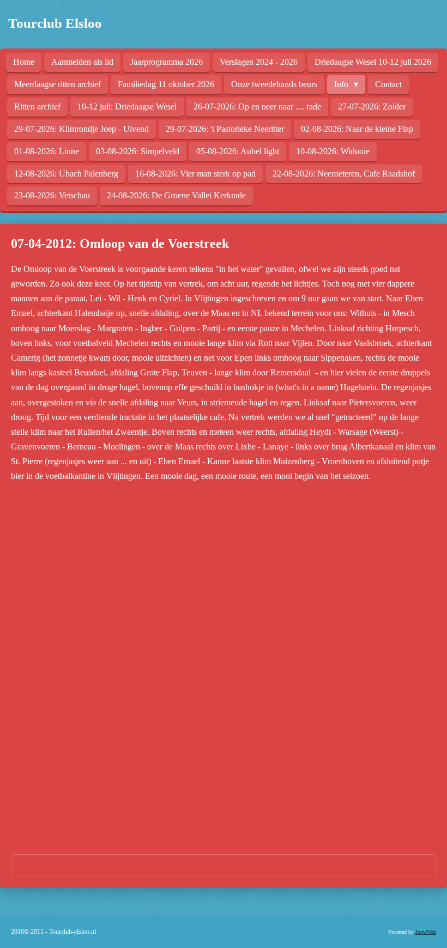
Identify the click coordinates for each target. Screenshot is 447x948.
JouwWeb (425, 932)
